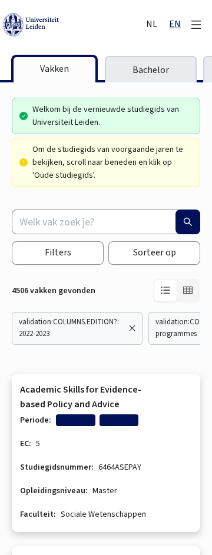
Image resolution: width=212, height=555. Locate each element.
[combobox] (106, 222)
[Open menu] (196, 24)
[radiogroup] (176, 291)
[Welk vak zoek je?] (187, 222)
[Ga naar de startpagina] (73, 24)
